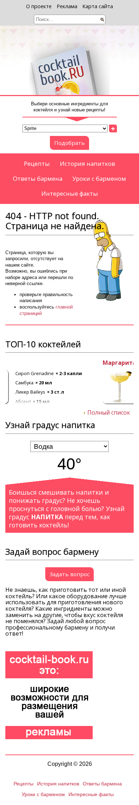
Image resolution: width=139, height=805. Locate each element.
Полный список (108, 413)
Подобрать (69, 142)
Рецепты (37, 163)
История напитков (87, 163)
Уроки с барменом (99, 178)
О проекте (39, 6)
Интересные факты (69, 193)
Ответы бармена (37, 178)
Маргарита (22, 363)
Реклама (67, 6)
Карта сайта (97, 6)
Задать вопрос (69, 574)
